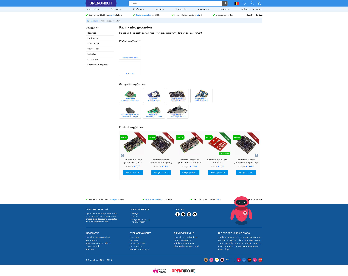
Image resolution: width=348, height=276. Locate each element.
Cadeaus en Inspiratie (251, 9)
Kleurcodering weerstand (186, 246)
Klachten (90, 249)
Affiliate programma (184, 243)
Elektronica (116, 9)
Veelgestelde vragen (140, 249)
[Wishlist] (242, 3)
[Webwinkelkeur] (159, 271)
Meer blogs (223, 249)
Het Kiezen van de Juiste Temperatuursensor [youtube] (240, 240)
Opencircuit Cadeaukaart (186, 237)
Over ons (134, 237)
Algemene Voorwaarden (97, 243)
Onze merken (92, 9)
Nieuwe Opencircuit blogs (234, 233)
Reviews (134, 240)
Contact (259, 15)
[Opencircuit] (101, 3)
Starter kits (181, 9)
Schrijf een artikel (183, 240)
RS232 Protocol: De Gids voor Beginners (238, 246)
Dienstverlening (184, 233)
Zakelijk (250, 15)
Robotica (160, 9)
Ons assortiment (138, 243)
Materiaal (224, 9)
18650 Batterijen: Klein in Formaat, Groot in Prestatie (240, 243)
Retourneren (92, 240)
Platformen (138, 9)
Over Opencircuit (140, 233)
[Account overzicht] (250, 3)
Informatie (92, 233)
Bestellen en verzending (98, 237)
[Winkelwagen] (257, 3)
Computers (203, 9)
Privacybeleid (92, 246)
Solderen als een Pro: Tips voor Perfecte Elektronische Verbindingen (240, 237)
